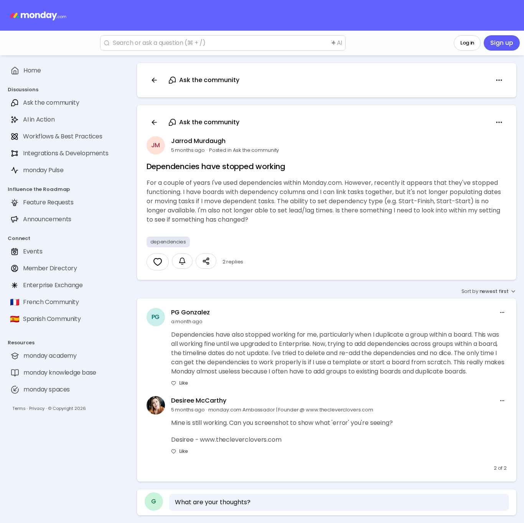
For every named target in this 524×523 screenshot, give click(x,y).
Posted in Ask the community (244, 150)
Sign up (501, 42)
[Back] (154, 80)
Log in (467, 42)
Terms (18, 408)
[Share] (206, 261)
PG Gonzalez (190, 312)
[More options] (502, 312)
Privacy (36, 408)
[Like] (158, 261)
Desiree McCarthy (198, 400)
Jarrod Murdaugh (198, 141)
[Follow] (182, 261)
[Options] (499, 80)
